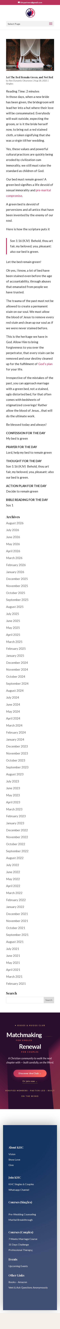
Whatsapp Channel (18, 1189)
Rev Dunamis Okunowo (20, 80)
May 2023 (13, 795)
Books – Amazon (17, 1281)
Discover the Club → (30, 1073)
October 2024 (15, 676)
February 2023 (16, 816)
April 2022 (13, 886)
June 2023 (13, 788)
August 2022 (15, 858)
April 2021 (13, 969)
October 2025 (15, 593)
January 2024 (15, 739)
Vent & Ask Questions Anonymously (28, 1287)
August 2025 (15, 607)
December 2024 (17, 662)
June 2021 (13, 955)
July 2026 (12, 530)
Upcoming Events (18, 1266)
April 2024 (13, 718)
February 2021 (16, 983)
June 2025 (13, 621)
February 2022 (16, 900)
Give (11, 1164)
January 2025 (15, 655)
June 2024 (13, 704)
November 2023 (17, 753)
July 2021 (12, 949)
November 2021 (17, 921)
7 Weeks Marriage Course (22, 1238)
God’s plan (45, 364)
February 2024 (16, 732)
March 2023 (14, 809)
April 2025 (13, 634)
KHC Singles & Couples (21, 1184)
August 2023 (15, 774)
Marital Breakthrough (20, 1219)
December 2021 (17, 914)
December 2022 (17, 830)
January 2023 (15, 823)
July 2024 (12, 697)
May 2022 (13, 879)
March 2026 (14, 558)
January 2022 (15, 907)
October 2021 (15, 928)
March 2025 (14, 642)
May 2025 (13, 627)
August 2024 (15, 690)
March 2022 (14, 893)
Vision (11, 1154)
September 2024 (17, 683)
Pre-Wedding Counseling (22, 1214)
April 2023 (13, 802)
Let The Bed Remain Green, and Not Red (29, 77)
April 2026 (13, 551)
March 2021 (14, 976)
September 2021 (17, 935)
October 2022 (15, 844)
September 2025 (17, 600)
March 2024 (14, 725)
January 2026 (15, 572)
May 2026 (13, 544)
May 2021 (13, 962)
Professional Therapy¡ (20, 1249)
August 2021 (15, 942)
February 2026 (16, 565)
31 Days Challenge (18, 1244)
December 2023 (17, 746)
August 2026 (15, 523)
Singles (9, 83)
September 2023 (17, 767)
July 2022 (12, 865)
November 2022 (17, 837)
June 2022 (13, 872)
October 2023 (15, 760)
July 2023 (12, 781)
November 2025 (17, 586)
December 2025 (17, 579)
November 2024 (17, 669)
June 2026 (13, 537)
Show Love (14, 1159)
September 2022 (17, 851)
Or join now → (29, 1081)
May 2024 (13, 711)
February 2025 (16, 648)
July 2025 (12, 614)
